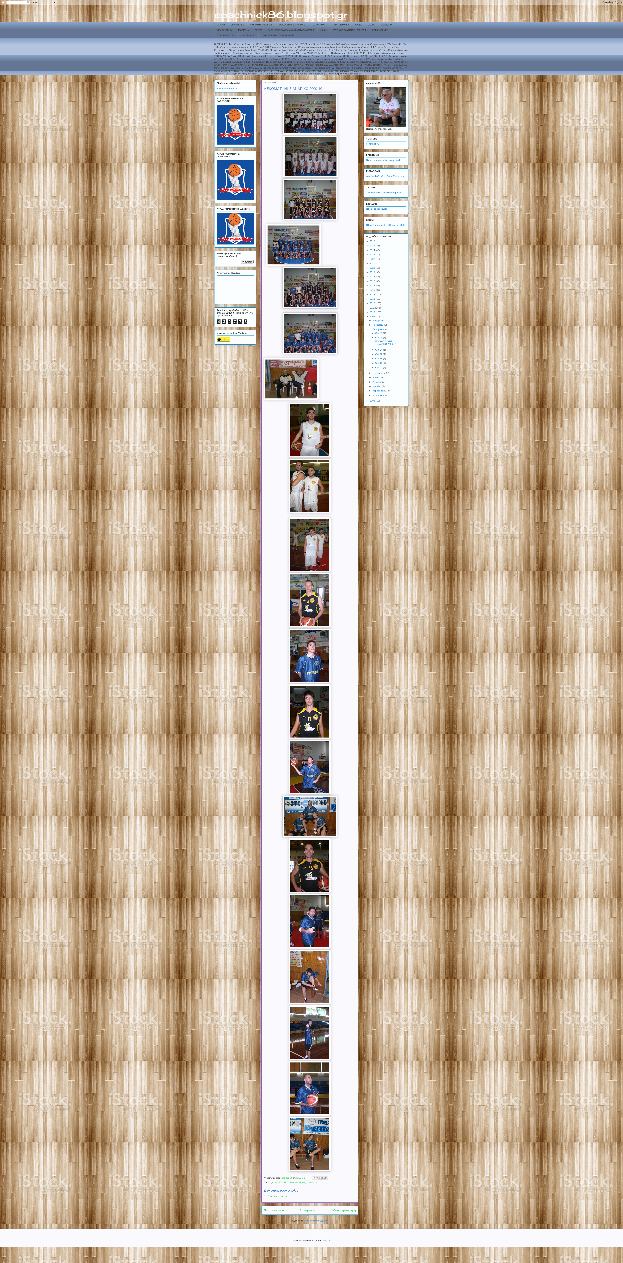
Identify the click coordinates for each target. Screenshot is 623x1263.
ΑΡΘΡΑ (358, 25)
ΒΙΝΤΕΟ (258, 30)
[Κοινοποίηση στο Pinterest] (326, 1178)
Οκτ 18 (379, 358)
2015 (373, 290)
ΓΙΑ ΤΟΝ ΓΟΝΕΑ (341, 25)
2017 (373, 281)
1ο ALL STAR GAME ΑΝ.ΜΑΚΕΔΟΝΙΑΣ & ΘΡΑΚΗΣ (291, 30)
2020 (373, 268)
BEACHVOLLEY (224, 30)
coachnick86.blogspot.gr (281, 14)
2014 (373, 294)
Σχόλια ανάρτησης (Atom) (316, 1221)
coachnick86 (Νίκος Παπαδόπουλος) (385, 176)
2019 (373, 272)
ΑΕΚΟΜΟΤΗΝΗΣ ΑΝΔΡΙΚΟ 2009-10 (385, 342)
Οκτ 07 (379, 367)
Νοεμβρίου (378, 324)
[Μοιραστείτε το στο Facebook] (323, 1178)
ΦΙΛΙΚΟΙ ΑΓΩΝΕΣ (380, 30)
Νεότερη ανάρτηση (274, 1210)
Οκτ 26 (379, 337)
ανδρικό (301, 1182)
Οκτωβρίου (379, 329)
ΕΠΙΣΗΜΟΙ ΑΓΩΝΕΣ (226, 35)
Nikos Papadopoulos (376, 208)
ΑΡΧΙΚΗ (221, 25)
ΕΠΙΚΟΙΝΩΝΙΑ (237, 25)
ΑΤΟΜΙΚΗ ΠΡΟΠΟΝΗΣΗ (261, 25)
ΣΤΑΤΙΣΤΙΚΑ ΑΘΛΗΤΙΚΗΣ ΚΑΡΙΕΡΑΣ (278, 35)
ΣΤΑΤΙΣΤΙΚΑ (243, 30)
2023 (373, 254)
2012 (373, 303)
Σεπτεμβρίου (379, 373)
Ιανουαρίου (379, 395)
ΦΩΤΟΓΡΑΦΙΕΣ (248, 35)
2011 (372, 307)
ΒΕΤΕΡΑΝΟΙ (386, 25)
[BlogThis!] (316, 1178)
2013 (373, 299)
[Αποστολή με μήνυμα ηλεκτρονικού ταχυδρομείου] (313, 1178)
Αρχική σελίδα (308, 1210)
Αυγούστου (379, 377)
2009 (373, 316)
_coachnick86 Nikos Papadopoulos (384, 192)
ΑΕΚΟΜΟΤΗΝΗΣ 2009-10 (284, 1182)
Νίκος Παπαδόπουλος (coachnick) (383, 160)
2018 (373, 276)
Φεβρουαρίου (380, 390)
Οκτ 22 (379, 354)
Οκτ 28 (379, 333)
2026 (373, 241)
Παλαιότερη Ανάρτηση (343, 1210)
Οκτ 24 (379, 349)
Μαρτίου (377, 386)
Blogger (326, 1240)
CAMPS (371, 25)
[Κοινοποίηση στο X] (320, 1178)
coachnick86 (372, 143)
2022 (373, 259)
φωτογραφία (312, 1182)
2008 (373, 400)
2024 (373, 250)
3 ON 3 (323, 30)
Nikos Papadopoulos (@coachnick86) (385, 225)
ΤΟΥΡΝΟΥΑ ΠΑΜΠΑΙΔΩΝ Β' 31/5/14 (349, 30)
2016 (373, 285)
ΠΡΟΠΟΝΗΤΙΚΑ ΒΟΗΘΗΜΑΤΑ (292, 25)
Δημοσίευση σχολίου (277, 1196)
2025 (373, 245)
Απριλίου (377, 382)
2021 (373, 263)
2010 (373, 312)
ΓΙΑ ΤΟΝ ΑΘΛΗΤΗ (320, 25)
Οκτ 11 (379, 363)
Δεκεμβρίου (379, 320)
